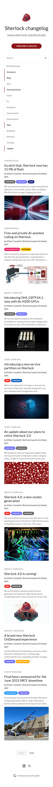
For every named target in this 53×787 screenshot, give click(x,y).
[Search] (45, 58)
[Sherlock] (26, 18)
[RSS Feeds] (29, 765)
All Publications (13, 66)
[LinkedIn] (25, 765)
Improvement (13, 113)
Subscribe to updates (26, 46)
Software (11, 136)
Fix (8, 101)
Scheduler (11, 131)
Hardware (11, 107)
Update (10, 148)
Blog (9, 78)
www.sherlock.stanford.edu (26, 35)
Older (31, 753)
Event (9, 95)
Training (10, 142)
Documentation (14, 89)
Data (9, 83)
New (9, 125)
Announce (11, 72)
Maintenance (12, 119)
